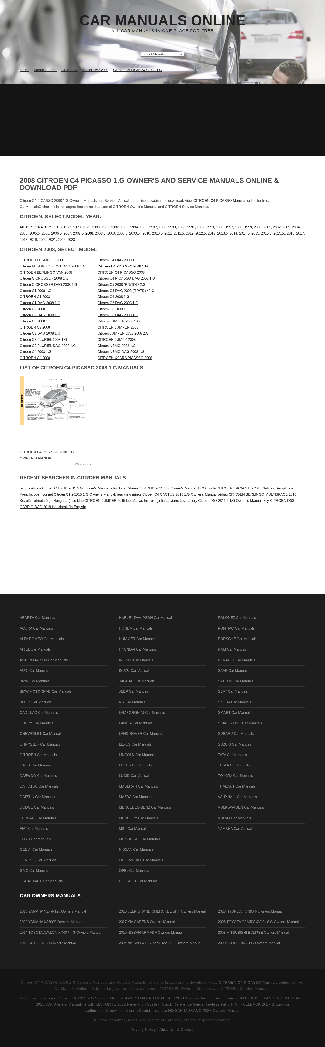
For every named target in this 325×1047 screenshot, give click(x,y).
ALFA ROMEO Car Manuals (42, 639)
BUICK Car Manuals (36, 702)
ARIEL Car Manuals (35, 649)
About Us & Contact (177, 1030)
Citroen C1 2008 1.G (36, 291)
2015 (255, 233)
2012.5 (200, 233)
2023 (71, 240)
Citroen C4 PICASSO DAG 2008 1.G (126, 278)
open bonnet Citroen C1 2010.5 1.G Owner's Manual (74, 494)
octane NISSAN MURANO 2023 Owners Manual (198, 1010)
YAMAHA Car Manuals (236, 828)
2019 (33, 240)
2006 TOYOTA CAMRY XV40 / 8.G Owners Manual (258, 922)
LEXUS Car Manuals (135, 744)
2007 (67, 233)
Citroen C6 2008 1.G (113, 297)
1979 (86, 227)
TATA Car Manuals (232, 755)
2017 (300, 233)
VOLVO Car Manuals (234, 818)
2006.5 (56, 233)
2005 (23, 233)
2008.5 (100, 233)
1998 (238, 227)
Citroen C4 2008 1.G (36, 352)
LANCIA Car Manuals (136, 723)
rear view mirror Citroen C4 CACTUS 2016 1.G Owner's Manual (166, 494)
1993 (210, 227)
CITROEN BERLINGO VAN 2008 (46, 272)
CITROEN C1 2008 (35, 297)
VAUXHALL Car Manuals (237, 797)
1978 (77, 227)
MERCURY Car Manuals (138, 818)
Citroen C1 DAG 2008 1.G (40, 303)
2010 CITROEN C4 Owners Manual (48, 943)
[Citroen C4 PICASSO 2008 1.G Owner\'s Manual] (61, 409)
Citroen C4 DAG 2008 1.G (118, 260)
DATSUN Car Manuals (37, 797)
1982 (115, 227)
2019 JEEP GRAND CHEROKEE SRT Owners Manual (162, 911)
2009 (111, 233)
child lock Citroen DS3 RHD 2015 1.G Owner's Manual (153, 488)
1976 (58, 227)
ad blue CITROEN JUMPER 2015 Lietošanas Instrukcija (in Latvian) (125, 501)
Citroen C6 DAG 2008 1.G (118, 303)
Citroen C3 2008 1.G (36, 321)
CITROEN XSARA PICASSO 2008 (125, 358)
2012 (189, 233)
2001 (267, 227)
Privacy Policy (143, 1030)
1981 (105, 227)
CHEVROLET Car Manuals (41, 734)
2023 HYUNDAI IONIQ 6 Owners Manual (250, 911)
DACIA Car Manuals (35, 765)
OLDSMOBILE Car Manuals (141, 860)
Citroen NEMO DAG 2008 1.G (121, 352)
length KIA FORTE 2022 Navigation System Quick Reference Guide (143, 1004)
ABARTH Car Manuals (37, 618)
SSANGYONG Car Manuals (240, 723)
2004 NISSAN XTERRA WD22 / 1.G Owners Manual (160, 943)
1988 (162, 227)
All (22, 227)
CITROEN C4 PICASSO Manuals (219, 200)
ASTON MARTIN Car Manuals (44, 660)
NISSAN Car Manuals (136, 849)
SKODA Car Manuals (234, 702)
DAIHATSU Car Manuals (39, 786)
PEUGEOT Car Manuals (138, 881)
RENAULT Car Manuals (236, 660)
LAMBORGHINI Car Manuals (142, 713)
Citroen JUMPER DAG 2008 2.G (123, 333)
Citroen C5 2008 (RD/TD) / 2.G (122, 284)
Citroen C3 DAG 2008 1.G (40, 333)
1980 (96, 227)
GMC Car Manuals (34, 871)
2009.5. (135, 233)
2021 (52, 240)
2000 (257, 227)
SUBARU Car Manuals (236, 734)
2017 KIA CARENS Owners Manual (147, 922)
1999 (248, 227)
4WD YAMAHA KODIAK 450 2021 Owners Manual (169, 998)
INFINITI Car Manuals (136, 660)
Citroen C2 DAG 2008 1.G (40, 315)
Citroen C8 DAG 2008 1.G (118, 315)
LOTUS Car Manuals (135, 765)
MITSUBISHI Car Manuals (139, 839)
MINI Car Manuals (133, 828)
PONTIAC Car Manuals (236, 628)
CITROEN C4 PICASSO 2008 (121, 272)
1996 (219, 227)
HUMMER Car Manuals (137, 639)
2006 (45, 233)
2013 (211, 233)
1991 (191, 227)
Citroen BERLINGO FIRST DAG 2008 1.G (53, 266)
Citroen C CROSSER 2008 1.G (44, 278)
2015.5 (266, 233)
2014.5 (244, 233)
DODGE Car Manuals (37, 807)
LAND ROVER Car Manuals (141, 734)
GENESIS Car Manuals (38, 860)
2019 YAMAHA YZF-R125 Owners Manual (53, 911)
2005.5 (34, 233)
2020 (42, 240)
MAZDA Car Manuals (135, 797)
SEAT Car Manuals (233, 691)
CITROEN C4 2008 (35, 358)
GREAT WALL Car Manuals (41, 881)
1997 (229, 227)
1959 (29, 227)
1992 (200, 227)
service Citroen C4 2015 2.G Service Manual (83, 998)
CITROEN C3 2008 (35, 327)
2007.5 (78, 233)
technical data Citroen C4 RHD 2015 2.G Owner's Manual (64, 488)
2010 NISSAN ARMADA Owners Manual (150, 932)
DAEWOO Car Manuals (38, 776)
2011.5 (179, 233)
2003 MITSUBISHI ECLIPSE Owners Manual (253, 932)
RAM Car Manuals (232, 649)
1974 (39, 227)
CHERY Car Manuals (36, 723)
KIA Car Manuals (132, 702)
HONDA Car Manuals (136, 628)
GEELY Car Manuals (36, 849)
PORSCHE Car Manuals (237, 639)
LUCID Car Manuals (135, 776)
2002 (277, 227)
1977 (67, 227)
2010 (146, 233)
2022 (61, 240)
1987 (153, 227)
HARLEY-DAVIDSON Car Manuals (146, 618)
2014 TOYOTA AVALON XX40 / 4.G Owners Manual (60, 932)
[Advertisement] (162, 120)
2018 (23, 240)
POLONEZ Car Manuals (237, 618)
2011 (168, 233)
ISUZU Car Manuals (135, 670)
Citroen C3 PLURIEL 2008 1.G (43, 339)
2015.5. (279, 233)
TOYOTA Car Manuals (235, 776)
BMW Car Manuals (34, 681)
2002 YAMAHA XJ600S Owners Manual (51, 922)
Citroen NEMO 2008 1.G (117, 346)
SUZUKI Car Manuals (235, 744)
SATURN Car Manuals (235, 681)
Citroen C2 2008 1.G (36, 309)
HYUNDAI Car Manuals (137, 649)
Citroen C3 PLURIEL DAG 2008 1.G (48, 346)
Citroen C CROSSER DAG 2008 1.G (48, 284)
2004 (296, 227)
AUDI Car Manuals (34, 670)
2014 (233, 233)
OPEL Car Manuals (134, 871)
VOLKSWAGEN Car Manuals (241, 807)
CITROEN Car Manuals (38, 755)
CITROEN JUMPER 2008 (118, 327)
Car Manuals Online (162, 20)
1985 (143, 227)
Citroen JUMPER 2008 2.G (119, 321)
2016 (290, 233)
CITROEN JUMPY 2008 (117, 339)
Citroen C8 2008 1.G (113, 309)
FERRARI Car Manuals (38, 818)
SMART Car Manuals (234, 713)
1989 (172, 227)
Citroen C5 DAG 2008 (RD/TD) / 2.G (126, 291)
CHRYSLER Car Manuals (40, 744)
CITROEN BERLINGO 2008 (42, 260)
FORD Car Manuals (35, 839)
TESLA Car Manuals (234, 765)
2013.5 (222, 233)
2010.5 (157, 233)
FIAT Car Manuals (34, 828)
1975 (48, 227)
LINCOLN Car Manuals (137, 755)
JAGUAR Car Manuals (137, 681)
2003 (286, 227)
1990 (181, 227)
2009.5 (122, 233)
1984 (134, 227)
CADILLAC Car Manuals (39, 713)
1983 (124, 227)
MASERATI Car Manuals (138, 786)
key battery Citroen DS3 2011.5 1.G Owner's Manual (220, 501)
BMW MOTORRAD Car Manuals (46, 691)
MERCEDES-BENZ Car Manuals (145, 807)
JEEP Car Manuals (134, 691)
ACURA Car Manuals (36, 628)
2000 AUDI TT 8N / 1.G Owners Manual (249, 943)
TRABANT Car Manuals (237, 786)
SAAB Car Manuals (233, 670)
